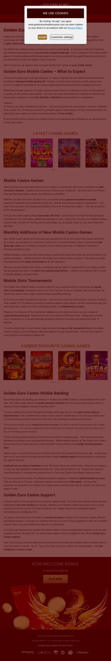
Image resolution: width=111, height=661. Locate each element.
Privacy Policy (75, 28)
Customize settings (62, 37)
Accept (42, 37)
